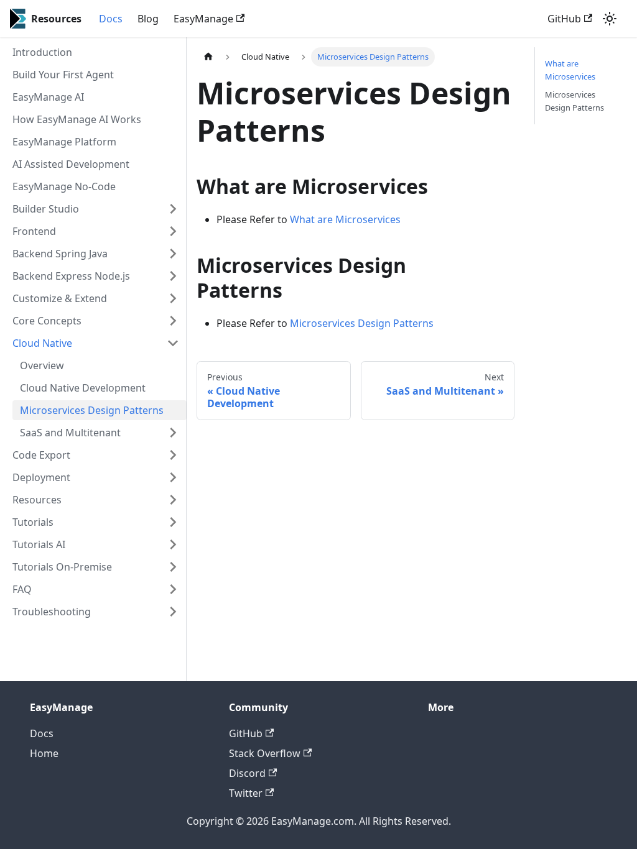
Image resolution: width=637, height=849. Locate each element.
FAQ (22, 589)
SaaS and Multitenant (70, 432)
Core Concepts (46, 321)
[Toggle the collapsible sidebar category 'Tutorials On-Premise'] (173, 567)
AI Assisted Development (70, 164)
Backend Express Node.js (71, 276)
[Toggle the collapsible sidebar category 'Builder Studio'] (173, 209)
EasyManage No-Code (64, 186)
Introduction (42, 52)
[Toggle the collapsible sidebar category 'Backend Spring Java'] (173, 254)
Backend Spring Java (60, 253)
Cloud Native (42, 343)
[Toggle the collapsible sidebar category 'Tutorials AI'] (173, 544)
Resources (37, 500)
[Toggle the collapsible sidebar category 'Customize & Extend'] (173, 298)
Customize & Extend (59, 298)
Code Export (41, 455)
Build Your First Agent (63, 74)
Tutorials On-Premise (62, 567)
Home (44, 753)
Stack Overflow (264, 753)
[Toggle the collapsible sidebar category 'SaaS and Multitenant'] (173, 433)
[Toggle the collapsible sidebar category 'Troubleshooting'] (173, 612)
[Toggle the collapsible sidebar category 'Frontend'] (173, 231)
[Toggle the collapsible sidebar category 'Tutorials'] (173, 522)
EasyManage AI (48, 97)
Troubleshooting (51, 611)
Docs (111, 18)
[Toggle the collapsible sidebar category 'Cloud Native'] (173, 343)
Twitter (246, 793)
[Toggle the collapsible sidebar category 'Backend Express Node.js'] (173, 276)
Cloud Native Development (83, 388)
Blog (148, 18)
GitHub (564, 18)
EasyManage (203, 18)
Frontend (34, 231)
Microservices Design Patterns (92, 410)
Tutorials (32, 522)
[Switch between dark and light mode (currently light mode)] (610, 19)
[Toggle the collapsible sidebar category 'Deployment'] (173, 477)
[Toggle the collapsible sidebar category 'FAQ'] (173, 589)
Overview (42, 365)
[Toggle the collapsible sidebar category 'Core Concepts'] (173, 321)
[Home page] (208, 57)
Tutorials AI (38, 544)
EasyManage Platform (64, 142)
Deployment (41, 477)
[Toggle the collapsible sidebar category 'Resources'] (173, 500)
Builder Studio (45, 209)
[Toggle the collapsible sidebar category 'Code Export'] (173, 455)
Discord (247, 773)
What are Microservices (345, 219)
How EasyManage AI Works (76, 119)
